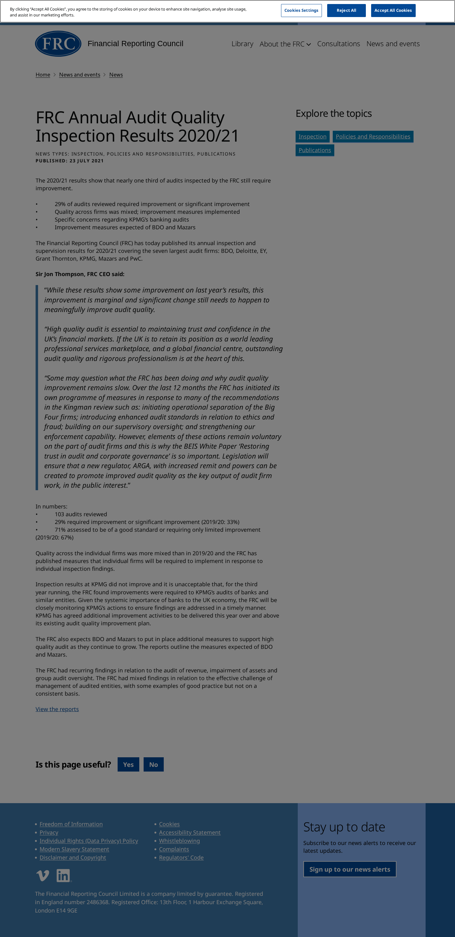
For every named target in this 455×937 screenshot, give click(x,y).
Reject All (346, 10)
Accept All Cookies (393, 10)
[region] (227, 11)
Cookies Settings (301, 10)
